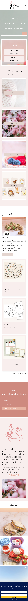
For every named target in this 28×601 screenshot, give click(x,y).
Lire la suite (8, 255)
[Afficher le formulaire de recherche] (23, 5)
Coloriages (7, 324)
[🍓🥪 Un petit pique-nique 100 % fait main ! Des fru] (14, 551)
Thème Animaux (8, 286)
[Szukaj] (24, 33)
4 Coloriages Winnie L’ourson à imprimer (13, 328)
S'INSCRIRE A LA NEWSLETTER (14, 408)
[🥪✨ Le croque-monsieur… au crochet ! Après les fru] (14, 522)
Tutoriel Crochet (7, 237)
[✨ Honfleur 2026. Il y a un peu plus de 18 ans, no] (14, 580)
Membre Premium (16, 285)
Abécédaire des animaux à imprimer (12, 290)
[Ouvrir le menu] (25, 5)
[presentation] (14, 226)
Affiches (7, 285)
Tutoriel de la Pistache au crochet (14, 241)
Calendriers (8, 361)
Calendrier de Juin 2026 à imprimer (11, 365)
